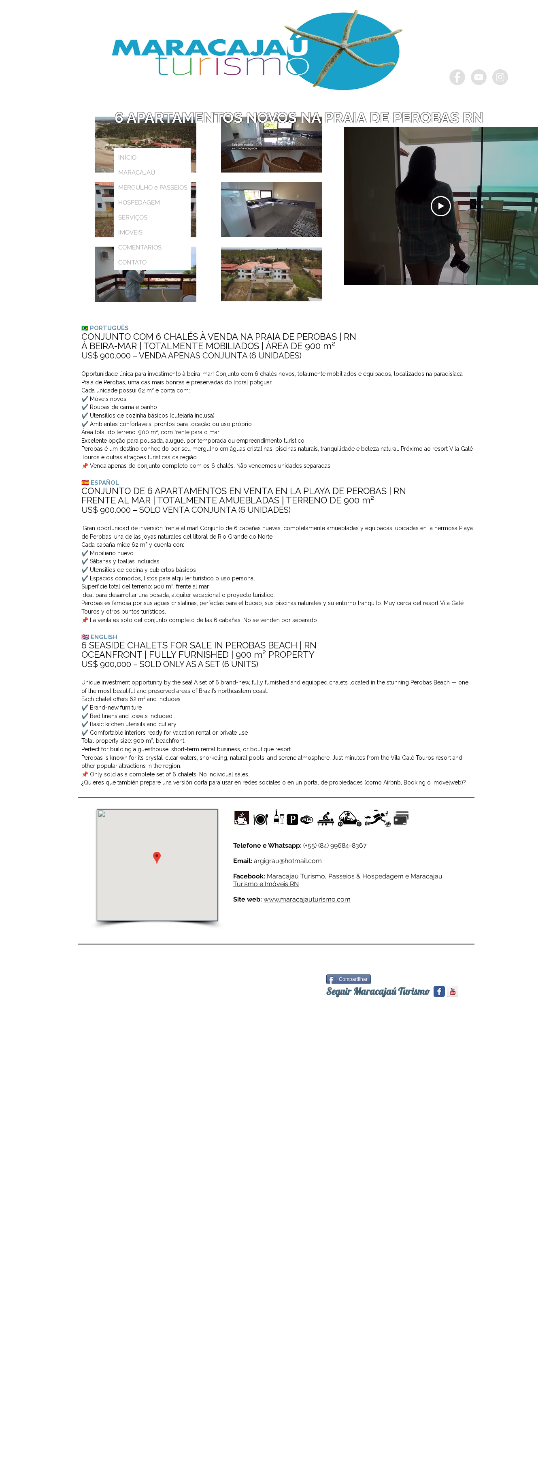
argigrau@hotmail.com (288, 861)
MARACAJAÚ (136, 172)
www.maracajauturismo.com (307, 899)
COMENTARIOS (140, 247)
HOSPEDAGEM (139, 202)
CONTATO (132, 262)
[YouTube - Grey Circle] (479, 77)
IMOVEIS (130, 232)
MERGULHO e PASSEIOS (152, 187)
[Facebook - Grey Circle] (457, 77)
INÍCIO (127, 157)
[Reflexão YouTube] (452, 991)
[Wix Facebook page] (439, 991)
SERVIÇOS (132, 217)
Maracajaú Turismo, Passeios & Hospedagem (335, 876)
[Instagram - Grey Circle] (500, 77)
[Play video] (441, 206)
